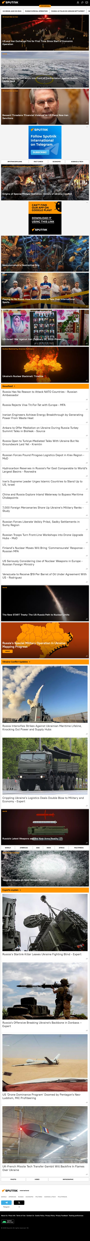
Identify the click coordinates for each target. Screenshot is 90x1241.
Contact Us (30, 1216)
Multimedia (62, 1197)
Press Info (11, 1216)
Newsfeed (7, 386)
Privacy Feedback (62, 1216)
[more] (86, 48)
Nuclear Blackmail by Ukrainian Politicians (18, 349)
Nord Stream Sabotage (10, 853)
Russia (20, 1197)
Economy (29, 1197)
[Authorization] (78, 2)
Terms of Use (21, 1216)
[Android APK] (7, 1221)
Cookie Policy (39, 1216)
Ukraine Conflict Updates (15, 661)
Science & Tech (50, 1197)
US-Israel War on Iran (10, 17)
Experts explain (10, 890)
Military (38, 1197)
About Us (4, 1216)
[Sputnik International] (10, 4)
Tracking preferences (76, 1216)
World (4, 54)
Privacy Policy (50, 1216)
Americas (12, 1197)
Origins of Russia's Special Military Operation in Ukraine (23, 167)
